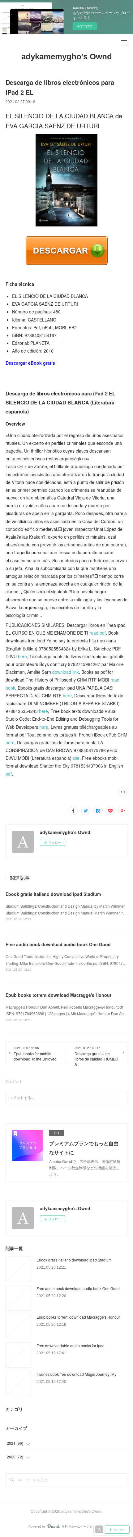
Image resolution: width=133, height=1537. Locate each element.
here (22, 656)
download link (65, 672)
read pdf (97, 633)
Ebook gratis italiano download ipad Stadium (53, 894)
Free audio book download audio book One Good (58, 944)
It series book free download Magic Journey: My (76, 1374)
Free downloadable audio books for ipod (70, 1345)
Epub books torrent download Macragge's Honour (58, 995)
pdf (9, 774)
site (76, 758)
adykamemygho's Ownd (66, 56)
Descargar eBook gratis (30, 363)
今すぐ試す (84, 26)
